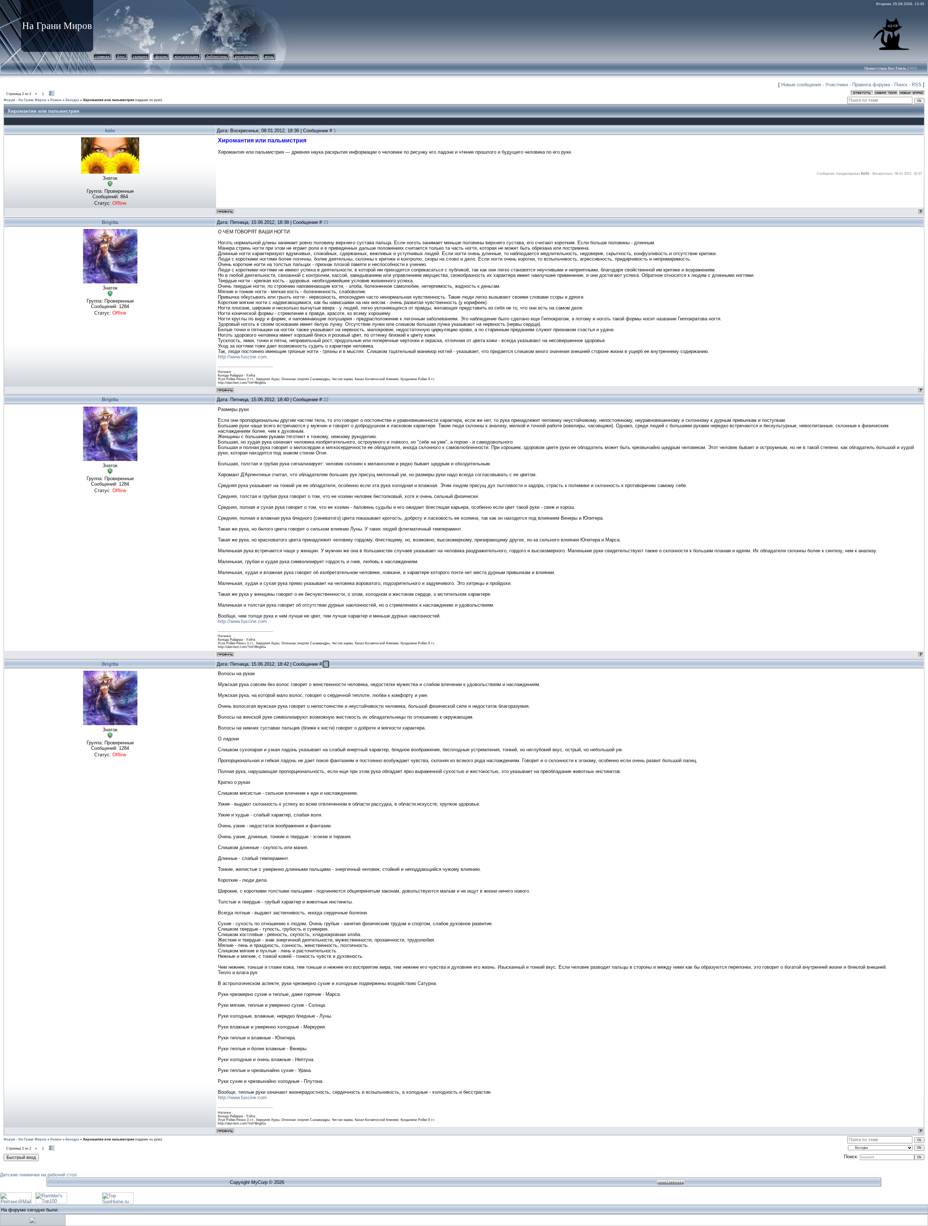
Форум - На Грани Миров (25, 100)
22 (325, 399)
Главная (102, 56)
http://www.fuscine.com (242, 357)
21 (325, 222)
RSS (913, 68)
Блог (121, 56)
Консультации (186, 56)
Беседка (72, 100)
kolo (110, 130)
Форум (161, 56)
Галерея (140, 56)
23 (325, 664)
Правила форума (871, 84)
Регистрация (246, 56)
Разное (56, 100)
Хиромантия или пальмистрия (108, 100)
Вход (269, 56)
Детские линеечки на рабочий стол (38, 1174)
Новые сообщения (801, 84)
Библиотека (216, 56)
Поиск (900, 84)
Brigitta (110, 222)
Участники (836, 84)
